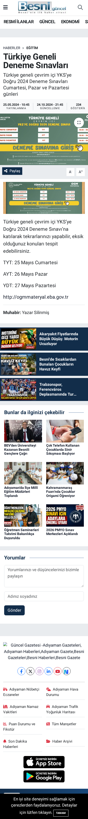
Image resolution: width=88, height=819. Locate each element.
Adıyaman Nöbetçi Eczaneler (21, 692)
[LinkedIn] (48, 671)
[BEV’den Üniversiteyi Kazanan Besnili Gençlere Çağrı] (23, 430)
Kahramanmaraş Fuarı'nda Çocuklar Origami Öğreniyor (60, 492)
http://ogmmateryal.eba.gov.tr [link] (35, 297)
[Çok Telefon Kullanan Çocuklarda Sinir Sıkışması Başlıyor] (65, 430)
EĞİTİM (32, 48)
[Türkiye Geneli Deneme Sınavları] (44, 139)
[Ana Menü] (5, 7)
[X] (30, 671)
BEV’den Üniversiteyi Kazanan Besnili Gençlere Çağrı (20, 449)
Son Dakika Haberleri (15, 744)
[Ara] (80, 8)
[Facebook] (21, 671)
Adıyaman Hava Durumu (62, 692)
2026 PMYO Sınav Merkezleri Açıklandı (62, 532)
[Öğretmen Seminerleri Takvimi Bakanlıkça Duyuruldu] (23, 515)
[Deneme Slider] (44, 197)
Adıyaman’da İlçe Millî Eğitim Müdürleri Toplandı (21, 492)
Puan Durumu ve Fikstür (19, 727)
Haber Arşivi (62, 741)
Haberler (11, 48)
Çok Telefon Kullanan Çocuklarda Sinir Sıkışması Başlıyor (62, 449)
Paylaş (15, 171)
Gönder (14, 610)
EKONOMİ (70, 21)
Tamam (61, 813)
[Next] (67, 671)
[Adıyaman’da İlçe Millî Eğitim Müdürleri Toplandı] (23, 473)
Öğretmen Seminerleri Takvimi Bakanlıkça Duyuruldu (21, 534)
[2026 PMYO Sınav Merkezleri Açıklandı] (65, 515)
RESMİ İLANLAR (18, 21)
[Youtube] (58, 671)
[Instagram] (39, 671)
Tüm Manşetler (64, 724)
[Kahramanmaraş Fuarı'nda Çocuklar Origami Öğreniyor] (65, 473)
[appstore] (44, 762)
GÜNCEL (47, 21)
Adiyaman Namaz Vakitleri (21, 709)
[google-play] (44, 777)
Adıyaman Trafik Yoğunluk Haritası (62, 709)
